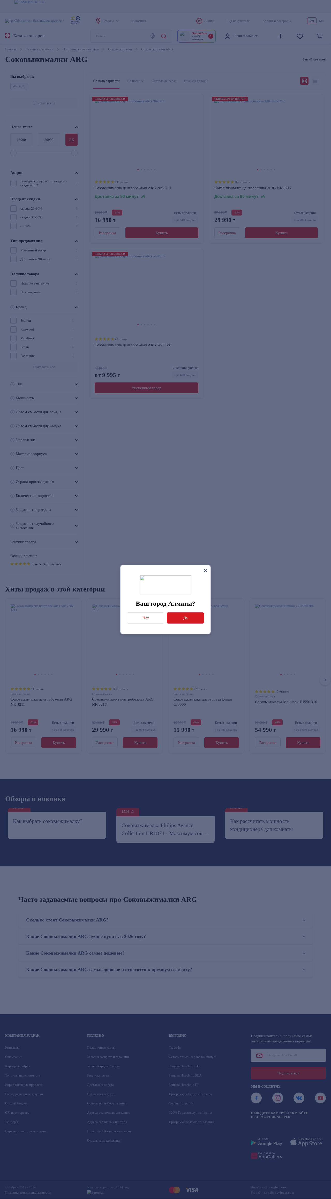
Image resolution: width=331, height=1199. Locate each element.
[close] (205, 570)
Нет (145, 618)
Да (185, 618)
